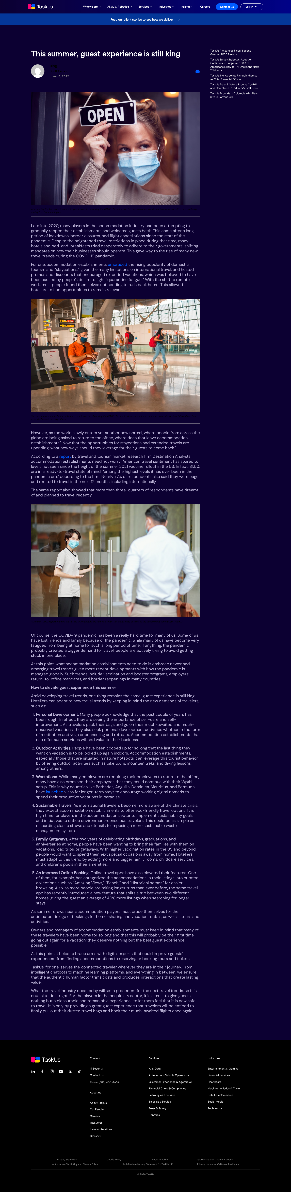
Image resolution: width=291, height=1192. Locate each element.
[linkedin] (33, 1071)
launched (54, 791)
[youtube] (61, 1071)
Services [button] (144, 6)
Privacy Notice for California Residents (218, 1164)
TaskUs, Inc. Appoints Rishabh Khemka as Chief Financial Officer (233, 77)
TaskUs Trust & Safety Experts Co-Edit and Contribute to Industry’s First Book (234, 86)
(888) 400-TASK (109, 1082)
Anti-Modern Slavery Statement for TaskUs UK (148, 1164)
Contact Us (227, 7)
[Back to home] (41, 6)
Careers (205, 6)
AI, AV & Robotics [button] (118, 6)
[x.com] (70, 1071)
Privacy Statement (67, 1159)
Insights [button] (185, 6)
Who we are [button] (90, 6)
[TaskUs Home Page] (45, 1059)
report (65, 456)
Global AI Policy (159, 1159)
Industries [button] (165, 6)
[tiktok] (79, 1071)
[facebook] (42, 1071)
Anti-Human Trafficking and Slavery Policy (75, 1164)
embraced (117, 264)
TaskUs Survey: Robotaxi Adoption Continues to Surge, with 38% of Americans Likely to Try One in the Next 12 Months (234, 65)
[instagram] (52, 1071)
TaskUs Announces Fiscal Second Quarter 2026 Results (230, 52)
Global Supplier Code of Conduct (216, 1159)
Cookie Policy (114, 1159)
